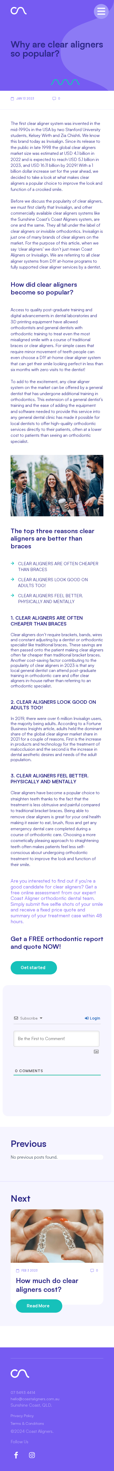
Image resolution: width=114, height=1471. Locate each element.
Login (94, 1018)
